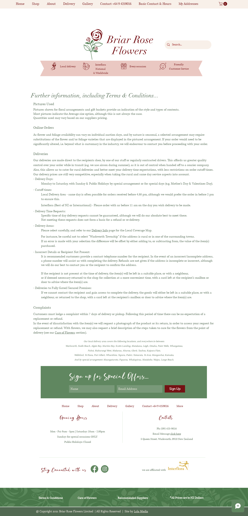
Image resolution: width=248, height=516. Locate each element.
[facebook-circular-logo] (94, 469)
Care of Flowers (65, 333)
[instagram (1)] (104, 469)
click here (175, 434)
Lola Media (141, 511)
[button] (35, 4)
